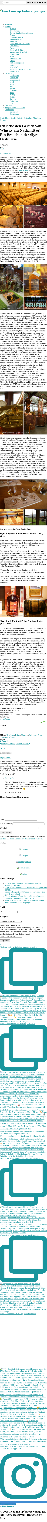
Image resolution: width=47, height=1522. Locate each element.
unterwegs (4, 737)
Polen (12, 93)
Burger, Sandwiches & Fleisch (21, 33)
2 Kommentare (5, 153)
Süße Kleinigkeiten (17, 63)
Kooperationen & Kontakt (15, 108)
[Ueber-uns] (24, 849)
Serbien (12, 97)
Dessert (12, 35)
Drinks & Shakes (16, 37)
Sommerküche (15, 59)
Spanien (13, 99)
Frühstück (13, 41)
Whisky (12, 737)
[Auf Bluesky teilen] (5, 741)
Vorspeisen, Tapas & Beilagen (21, 69)
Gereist (13, 118)
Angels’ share (24, 170)
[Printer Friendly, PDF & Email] (43, 721)
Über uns (8, 105)
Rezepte (8, 27)
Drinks (17, 735)
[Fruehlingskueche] (23, 862)
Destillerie (10, 735)
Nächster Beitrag (22, 744)
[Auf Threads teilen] (7, 741)
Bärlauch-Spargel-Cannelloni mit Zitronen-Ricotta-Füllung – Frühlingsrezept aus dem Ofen (24, 897)
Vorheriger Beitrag (8, 744)
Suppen (12, 61)
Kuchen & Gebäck (17, 50)
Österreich (13, 91)
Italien (12, 84)
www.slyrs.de (5, 719)
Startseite (8, 24)
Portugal (13, 95)
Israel (12, 82)
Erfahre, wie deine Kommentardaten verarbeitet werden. (21, 839)
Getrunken (28, 118)
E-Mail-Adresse (6, 824)
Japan (12, 86)
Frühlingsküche (15, 39)
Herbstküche (14, 46)
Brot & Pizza (15, 31)
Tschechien (14, 101)
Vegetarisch (14, 67)
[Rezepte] (24, 855)
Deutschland (14, 76)
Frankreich (14, 78)
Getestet (20, 118)
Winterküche (14, 71)
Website (3, 828)
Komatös (24, 735)
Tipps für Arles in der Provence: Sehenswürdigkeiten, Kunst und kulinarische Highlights (25, 901)
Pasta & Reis (14, 54)
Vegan (12, 65)
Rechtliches (9, 110)
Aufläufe (13, 29)
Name (2, 819)
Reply (2, 758)
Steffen (2, 149)
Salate (12, 56)
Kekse (12, 48)
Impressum (14, 112)
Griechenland (15, 80)
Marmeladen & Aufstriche (19, 52)
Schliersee (33, 735)
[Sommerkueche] (23, 868)
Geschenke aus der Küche (20, 44)
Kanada (13, 88)
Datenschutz (14, 114)
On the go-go (10, 73)
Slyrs (40, 735)
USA (12, 103)
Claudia (8, 758)
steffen (12, 778)
